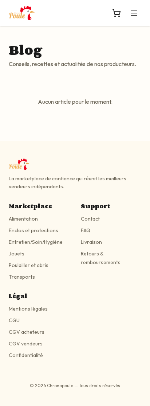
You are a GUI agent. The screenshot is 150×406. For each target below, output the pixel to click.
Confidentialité (26, 355)
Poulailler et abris (28, 265)
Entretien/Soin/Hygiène (36, 242)
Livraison (91, 242)
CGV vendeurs (26, 343)
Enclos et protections (33, 230)
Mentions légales (28, 308)
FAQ (85, 230)
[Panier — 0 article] (116, 13)
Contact (90, 219)
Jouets (16, 253)
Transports (22, 277)
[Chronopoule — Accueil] (22, 13)
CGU (14, 320)
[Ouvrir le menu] (134, 13)
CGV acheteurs (26, 332)
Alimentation (23, 219)
